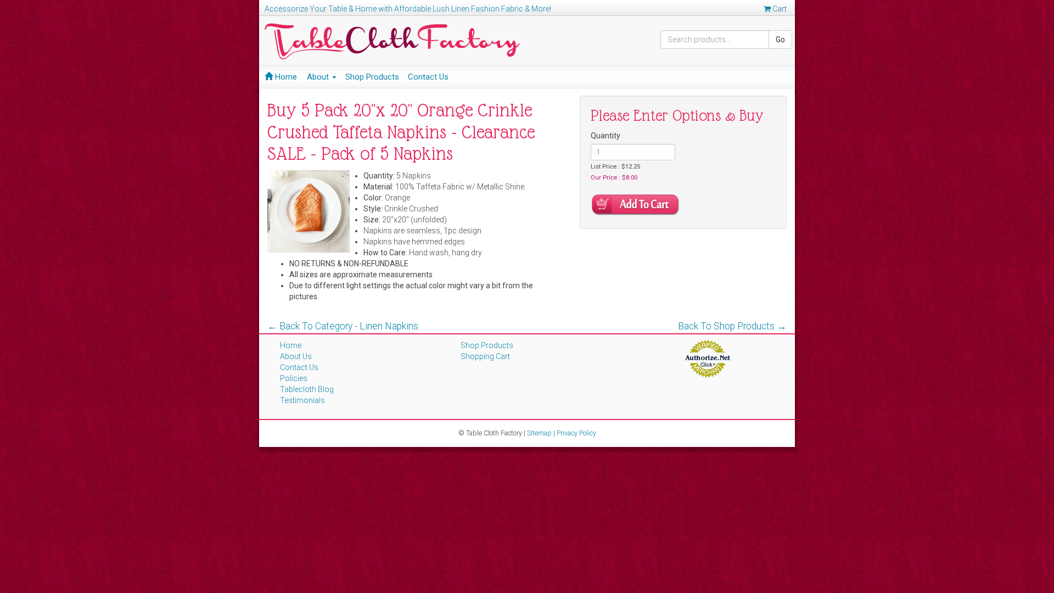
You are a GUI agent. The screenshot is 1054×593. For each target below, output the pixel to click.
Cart (779, 8)
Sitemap (539, 433)
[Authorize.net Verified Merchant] (707, 358)
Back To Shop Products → (732, 326)
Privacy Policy (576, 433)
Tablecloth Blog (307, 389)
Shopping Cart (485, 356)
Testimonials (302, 400)
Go (780, 39)
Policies (293, 378)
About (319, 77)
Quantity (605, 135)
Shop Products (372, 77)
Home (285, 77)
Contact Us (428, 77)
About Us (296, 356)
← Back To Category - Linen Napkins (342, 326)
